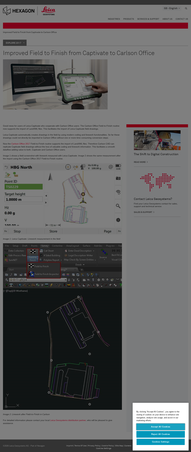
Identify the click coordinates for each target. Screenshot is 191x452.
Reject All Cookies (160, 434)
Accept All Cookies (160, 427)
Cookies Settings (160, 442)
